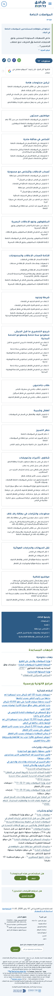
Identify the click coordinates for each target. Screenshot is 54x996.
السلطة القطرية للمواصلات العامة (34, 664)
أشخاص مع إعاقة (41, 629)
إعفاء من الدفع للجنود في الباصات (33, 301)
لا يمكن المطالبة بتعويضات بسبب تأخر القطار (29, 733)
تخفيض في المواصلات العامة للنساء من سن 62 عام (26, 119)
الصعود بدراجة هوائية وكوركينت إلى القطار (30, 563)
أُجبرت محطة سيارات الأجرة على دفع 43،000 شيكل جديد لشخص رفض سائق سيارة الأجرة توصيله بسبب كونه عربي (26, 705)
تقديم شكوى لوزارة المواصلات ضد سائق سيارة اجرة (26, 486)
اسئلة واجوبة (42, 924)
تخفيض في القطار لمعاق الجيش (34, 192)
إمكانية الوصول (41, 927)
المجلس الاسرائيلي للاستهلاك (36, 675)
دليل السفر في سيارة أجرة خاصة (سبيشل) (30, 98)
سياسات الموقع (41, 930)
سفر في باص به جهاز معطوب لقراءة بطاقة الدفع (27, 102)
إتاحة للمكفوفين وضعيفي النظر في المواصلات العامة (26, 238)
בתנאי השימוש (16, 979)
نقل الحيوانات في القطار (37, 556)
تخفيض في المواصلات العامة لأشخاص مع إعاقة (28, 176)
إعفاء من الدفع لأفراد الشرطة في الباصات (30, 305)
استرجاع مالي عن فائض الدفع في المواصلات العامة (27, 86)
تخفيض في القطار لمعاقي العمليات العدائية (30, 196)
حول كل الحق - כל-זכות (39, 920)
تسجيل (15, 949)
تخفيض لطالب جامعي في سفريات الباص (31, 389)
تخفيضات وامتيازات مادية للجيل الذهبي (32, 633)
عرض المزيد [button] (45, 50)
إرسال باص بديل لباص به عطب (34, 466)
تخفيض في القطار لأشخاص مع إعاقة (32, 188)
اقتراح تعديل (27, 896)
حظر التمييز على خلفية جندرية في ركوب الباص (28, 444)
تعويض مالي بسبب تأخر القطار (36, 730)
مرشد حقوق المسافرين (39, 857)
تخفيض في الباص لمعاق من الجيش (33, 180)
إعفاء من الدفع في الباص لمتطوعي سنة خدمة (28, 349)
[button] (50, 4)
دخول (44, 939)
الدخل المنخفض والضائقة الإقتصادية (33, 637)
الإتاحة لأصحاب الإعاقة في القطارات (33, 270)
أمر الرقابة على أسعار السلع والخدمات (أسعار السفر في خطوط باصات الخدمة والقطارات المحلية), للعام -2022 (26, 800)
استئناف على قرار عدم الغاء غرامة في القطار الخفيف (26, 494)
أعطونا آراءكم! (42, 933)
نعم (34, 878)
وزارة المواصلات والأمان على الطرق (34, 661)
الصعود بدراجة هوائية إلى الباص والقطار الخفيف (28, 559)
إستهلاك (44, 621)
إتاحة (46, 625)
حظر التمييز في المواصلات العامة (34, 434)
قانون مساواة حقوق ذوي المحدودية (33, 751)
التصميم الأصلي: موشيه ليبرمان (16, 924)
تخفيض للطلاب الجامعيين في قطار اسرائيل (30, 393)
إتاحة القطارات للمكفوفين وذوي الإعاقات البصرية (27, 242)
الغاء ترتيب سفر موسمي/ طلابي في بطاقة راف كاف (27, 518)
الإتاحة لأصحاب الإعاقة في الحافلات (33, 259)
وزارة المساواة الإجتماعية (38, 672)
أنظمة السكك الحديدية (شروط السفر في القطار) (27, 772)
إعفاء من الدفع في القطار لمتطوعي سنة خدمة (28, 366)
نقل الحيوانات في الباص (38, 552)
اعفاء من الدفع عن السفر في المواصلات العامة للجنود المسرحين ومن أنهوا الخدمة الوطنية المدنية (26, 314)
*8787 (22, 668)
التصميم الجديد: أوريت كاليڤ (17, 927)
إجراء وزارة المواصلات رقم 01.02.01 (33, 783)
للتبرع (44, 936)
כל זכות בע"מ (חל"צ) (17, 971)
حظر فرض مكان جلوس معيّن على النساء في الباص (26, 94)
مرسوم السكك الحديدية (39, 769)
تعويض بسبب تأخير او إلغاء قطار (34, 90)
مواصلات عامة (43, 814)
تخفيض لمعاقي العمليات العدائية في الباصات (29, 184)
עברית (49, 19)
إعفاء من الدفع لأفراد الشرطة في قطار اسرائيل (28, 309)
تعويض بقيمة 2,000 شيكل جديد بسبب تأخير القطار (26, 726)
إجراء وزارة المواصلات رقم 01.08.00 (33, 790)
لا (20, 878)
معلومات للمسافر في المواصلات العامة (32, 839)
